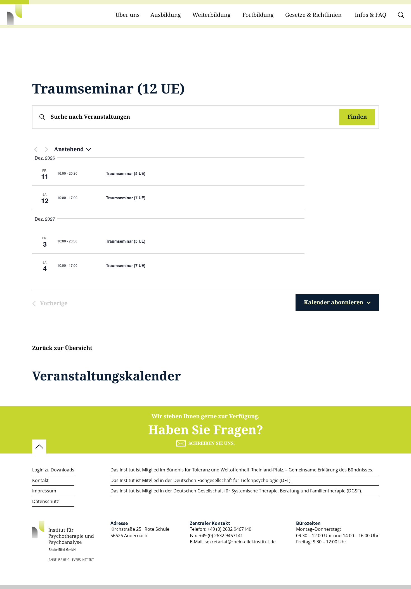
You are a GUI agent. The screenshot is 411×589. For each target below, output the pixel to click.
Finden (357, 117)
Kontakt (40, 480)
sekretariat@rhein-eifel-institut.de (240, 542)
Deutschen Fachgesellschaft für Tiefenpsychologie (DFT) (231, 480)
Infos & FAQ (370, 15)
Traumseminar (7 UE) (125, 197)
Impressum (44, 491)
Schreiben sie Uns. (211, 443)
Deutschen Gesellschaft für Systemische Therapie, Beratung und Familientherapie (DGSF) (267, 491)
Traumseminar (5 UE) (125, 173)
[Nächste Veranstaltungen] (46, 149)
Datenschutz (45, 501)
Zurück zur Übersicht (62, 348)
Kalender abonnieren (333, 302)
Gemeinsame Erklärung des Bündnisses (330, 470)
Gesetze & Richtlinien (313, 15)
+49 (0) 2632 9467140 (229, 529)
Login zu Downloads (53, 470)
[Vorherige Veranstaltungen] (35, 149)
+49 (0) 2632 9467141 (221, 535)
